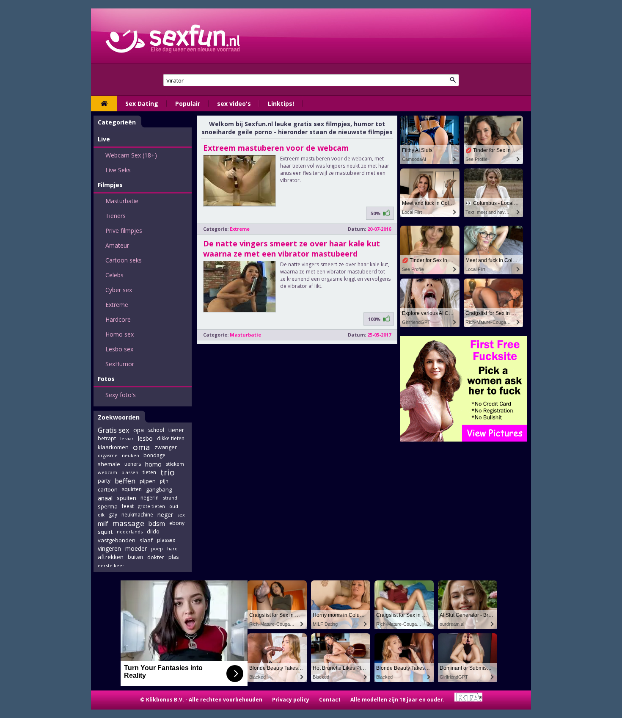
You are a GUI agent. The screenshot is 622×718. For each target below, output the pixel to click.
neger (165, 515)
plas (173, 557)
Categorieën (117, 122)
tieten (149, 472)
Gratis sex (113, 430)
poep (157, 548)
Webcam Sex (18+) (131, 155)
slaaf (146, 540)
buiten (135, 557)
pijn (164, 481)
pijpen (148, 481)
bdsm (157, 523)
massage (128, 523)
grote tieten (151, 506)
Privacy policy (290, 699)
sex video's (234, 103)
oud (173, 506)
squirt (105, 532)
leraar (127, 438)
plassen (129, 472)
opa (138, 430)
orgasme (108, 455)
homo (153, 464)
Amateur (117, 245)
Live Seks (118, 170)
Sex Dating (141, 103)
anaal (105, 498)
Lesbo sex (119, 349)
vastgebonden (116, 540)
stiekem (175, 464)
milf (103, 523)
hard (172, 548)
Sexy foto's (120, 395)
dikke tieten (170, 438)
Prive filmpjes (123, 230)
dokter (155, 557)
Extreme (116, 305)
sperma (108, 506)
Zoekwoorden (119, 417)
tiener (176, 430)
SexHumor (119, 364)
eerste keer (111, 565)
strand (170, 497)
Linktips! (281, 103)
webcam (107, 472)
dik (101, 514)
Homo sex (119, 334)
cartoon (108, 489)
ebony (176, 523)
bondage (154, 455)
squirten (132, 489)
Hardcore (118, 319)
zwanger (165, 447)
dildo (153, 531)
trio (167, 472)
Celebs (114, 275)
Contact (330, 699)
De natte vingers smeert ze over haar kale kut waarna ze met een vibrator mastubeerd (291, 248)
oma (141, 447)
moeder (136, 548)
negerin (149, 497)
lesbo (145, 438)
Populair (187, 103)
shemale (109, 464)
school (156, 430)
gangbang (159, 489)
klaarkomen (113, 447)
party (104, 480)
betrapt (107, 438)
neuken (130, 455)
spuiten (126, 498)
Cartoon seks (123, 260)
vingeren (109, 548)
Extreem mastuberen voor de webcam (276, 148)
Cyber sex (118, 290)
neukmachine (137, 514)
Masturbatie (121, 201)
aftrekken (111, 557)
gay (113, 514)
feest (128, 506)
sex (181, 514)
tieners (132, 463)
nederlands (130, 531)
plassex (166, 540)
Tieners (115, 216)
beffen (125, 481)
